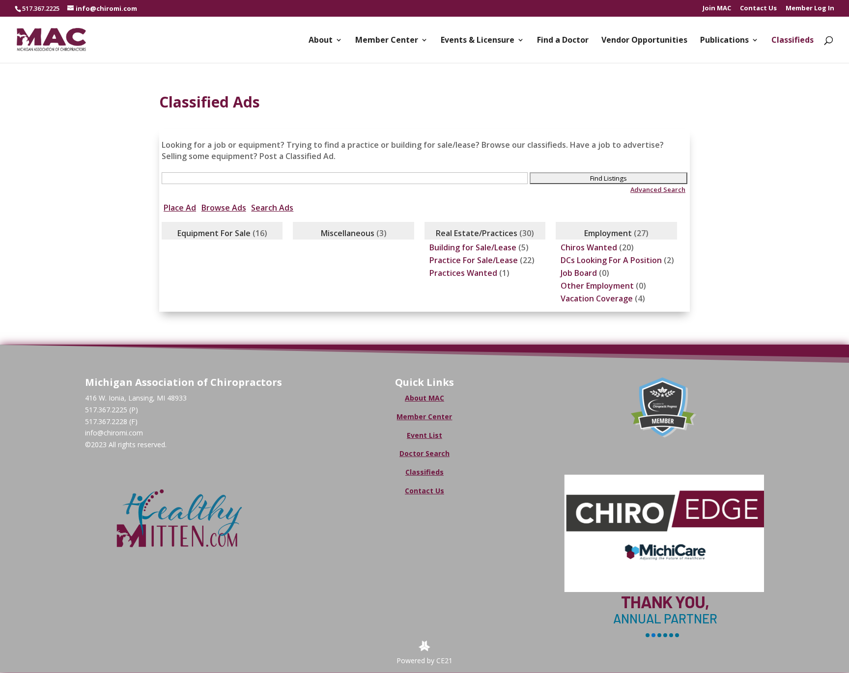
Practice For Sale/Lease (473, 260)
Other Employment (597, 285)
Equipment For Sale (214, 233)
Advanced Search (657, 189)
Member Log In (810, 8)
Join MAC (717, 8)
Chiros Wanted (589, 247)
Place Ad (180, 207)
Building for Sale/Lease (472, 247)
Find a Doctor (563, 40)
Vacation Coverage (597, 298)
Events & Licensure (477, 40)
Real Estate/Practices (476, 233)
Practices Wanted (463, 273)
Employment (608, 233)
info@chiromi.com (114, 432)
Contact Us (758, 8)
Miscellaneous (347, 233)
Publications (724, 40)
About (321, 40)
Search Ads (272, 207)
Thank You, (664, 602)
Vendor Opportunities (644, 40)
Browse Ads (223, 207)
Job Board (579, 273)
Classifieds (792, 40)
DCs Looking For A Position (611, 260)
